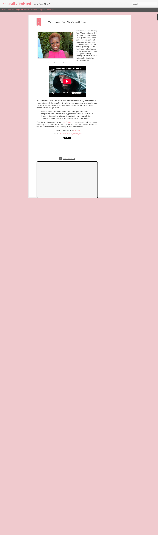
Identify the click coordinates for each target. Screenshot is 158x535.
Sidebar (34, 9)
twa (80, 134)
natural (75, 134)
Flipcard (11, 9)
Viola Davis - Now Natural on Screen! (67, 22)
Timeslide (50, 9)
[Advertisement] (110, 54)
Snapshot (41, 9)
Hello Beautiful (67, 122)
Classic (3, 9)
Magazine (19, 9)
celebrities (62, 134)
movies (69, 134)
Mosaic (26, 9)
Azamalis (76, 130)
